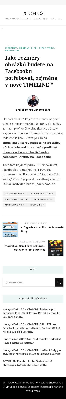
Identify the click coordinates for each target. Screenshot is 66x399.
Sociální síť (37, 205)
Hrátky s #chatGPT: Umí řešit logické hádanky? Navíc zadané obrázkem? (32, 341)
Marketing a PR (14, 205)
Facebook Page (14, 194)
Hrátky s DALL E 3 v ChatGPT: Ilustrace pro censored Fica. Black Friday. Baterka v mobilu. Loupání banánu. (31, 313)
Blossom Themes (39, 386)
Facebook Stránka (41, 194)
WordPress (33, 390)
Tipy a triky (46, 48)
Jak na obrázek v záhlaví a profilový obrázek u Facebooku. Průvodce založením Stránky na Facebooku (30, 152)
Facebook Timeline (16, 199)
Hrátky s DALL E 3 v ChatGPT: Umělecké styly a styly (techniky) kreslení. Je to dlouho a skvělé (32, 352)
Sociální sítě (28, 48)
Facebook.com (43, 199)
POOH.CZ (33, 13)
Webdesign (12, 51)
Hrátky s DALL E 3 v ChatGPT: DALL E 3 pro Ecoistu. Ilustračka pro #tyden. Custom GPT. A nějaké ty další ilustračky (31, 328)
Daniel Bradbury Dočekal (33, 110)
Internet (11, 48)
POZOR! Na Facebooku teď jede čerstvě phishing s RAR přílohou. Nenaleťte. (27, 363)
